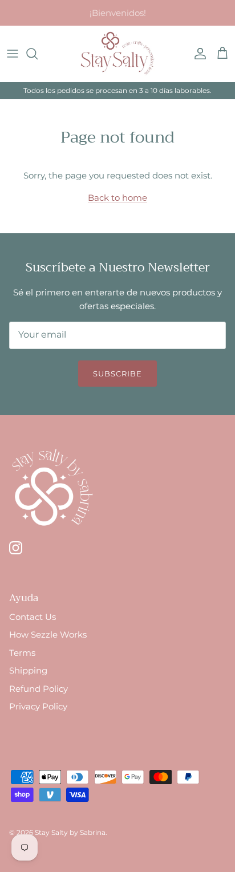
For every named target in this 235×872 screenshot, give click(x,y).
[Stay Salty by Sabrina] (117, 53)
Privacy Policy (38, 706)
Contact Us (32, 616)
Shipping (28, 670)
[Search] (37, 53)
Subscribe (117, 373)
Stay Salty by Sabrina (70, 832)
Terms (22, 652)
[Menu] (12, 53)
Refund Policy (38, 688)
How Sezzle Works (48, 634)
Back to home (117, 197)
